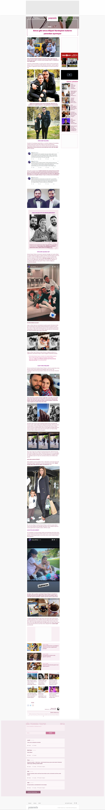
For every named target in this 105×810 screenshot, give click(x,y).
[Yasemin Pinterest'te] (32, 18)
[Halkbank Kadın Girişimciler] (36, 18)
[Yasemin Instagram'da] (30, 18)
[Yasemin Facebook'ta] (28, 18)
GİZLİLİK (34, 803)
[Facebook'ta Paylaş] (28, 705)
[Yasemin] (52, 19)
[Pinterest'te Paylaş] (33, 705)
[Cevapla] (34, 745)
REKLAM (29, 803)
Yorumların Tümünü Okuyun (33, 792)
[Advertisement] (43, 634)
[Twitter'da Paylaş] (31, 705)
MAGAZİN (49, 26)
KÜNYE (39, 803)
